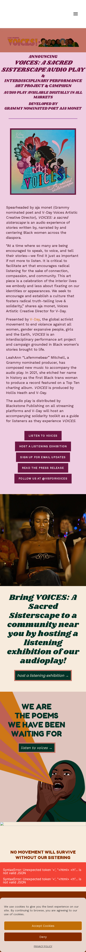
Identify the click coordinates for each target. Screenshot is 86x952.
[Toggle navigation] (75, 13)
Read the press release (43, 467)
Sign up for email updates (43, 457)
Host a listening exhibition (43, 446)
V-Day (35, 319)
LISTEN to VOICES (43, 435)
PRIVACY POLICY (43, 946)
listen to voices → (36, 748)
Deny (43, 937)
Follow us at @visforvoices (43, 478)
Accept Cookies (43, 926)
